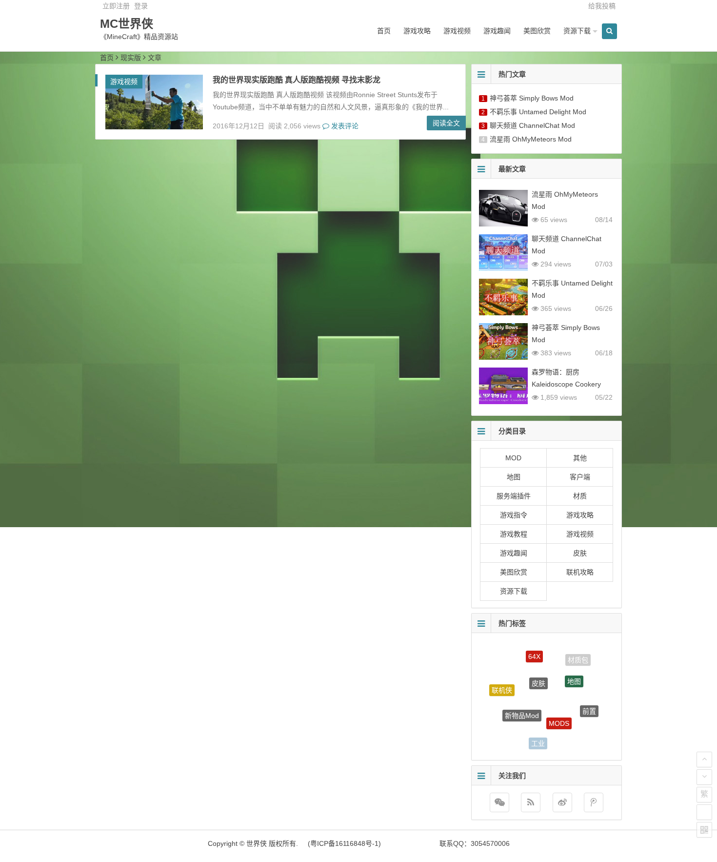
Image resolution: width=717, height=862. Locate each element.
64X (534, 651)
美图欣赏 (537, 31)
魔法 (507, 724)
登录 (141, 6)
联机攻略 (580, 572)
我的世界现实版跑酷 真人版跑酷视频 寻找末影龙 (296, 80)
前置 (589, 705)
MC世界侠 (126, 23)
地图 (513, 477)
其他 (580, 458)
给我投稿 (602, 6)
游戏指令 (513, 515)
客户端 (580, 477)
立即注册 (116, 6)
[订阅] (530, 802)
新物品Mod (522, 703)
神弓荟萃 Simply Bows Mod (532, 98)
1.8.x (572, 736)
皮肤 (580, 553)
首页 (384, 31)
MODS (559, 710)
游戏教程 (513, 534)
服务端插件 (514, 496)
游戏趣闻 (497, 31)
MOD (513, 458)
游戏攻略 (417, 31)
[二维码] (704, 830)
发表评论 (343, 126)
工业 (538, 738)
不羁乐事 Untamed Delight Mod (538, 112)
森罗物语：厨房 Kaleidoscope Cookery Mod (566, 384)
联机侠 (502, 685)
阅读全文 (446, 123)
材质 (580, 496)
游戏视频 (457, 31)
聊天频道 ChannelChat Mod (532, 125)
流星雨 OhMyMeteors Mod (531, 139)
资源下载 (577, 31)
